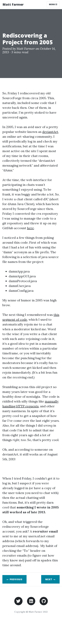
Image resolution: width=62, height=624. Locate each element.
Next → (50, 579)
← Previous (14, 579)
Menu (52, 4)
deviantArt (50, 132)
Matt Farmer (13, 4)
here (30, 228)
